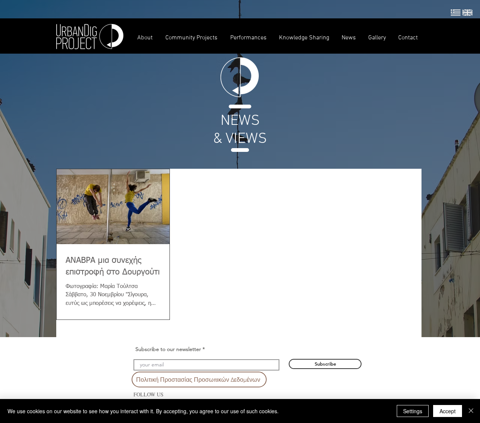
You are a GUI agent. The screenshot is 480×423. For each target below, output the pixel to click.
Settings (412, 411)
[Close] (471, 411)
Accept (448, 411)
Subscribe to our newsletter (168, 349)
